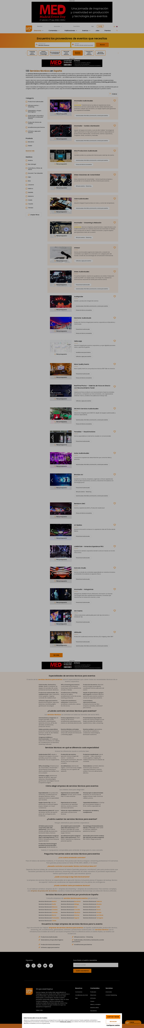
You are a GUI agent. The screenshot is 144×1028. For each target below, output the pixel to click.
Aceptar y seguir (113, 1017)
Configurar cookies (113, 1025)
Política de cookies (65, 1021)
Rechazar (113, 1021)
